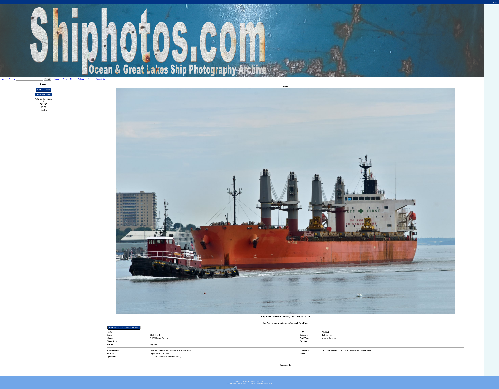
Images (57, 79)
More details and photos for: (124, 328)
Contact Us (100, 79)
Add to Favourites (44, 94)
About (90, 79)
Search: (12, 79)
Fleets (72, 79)
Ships (65, 79)
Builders (81, 79)
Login (495, 2)
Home (3, 79)
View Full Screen (43, 90)
